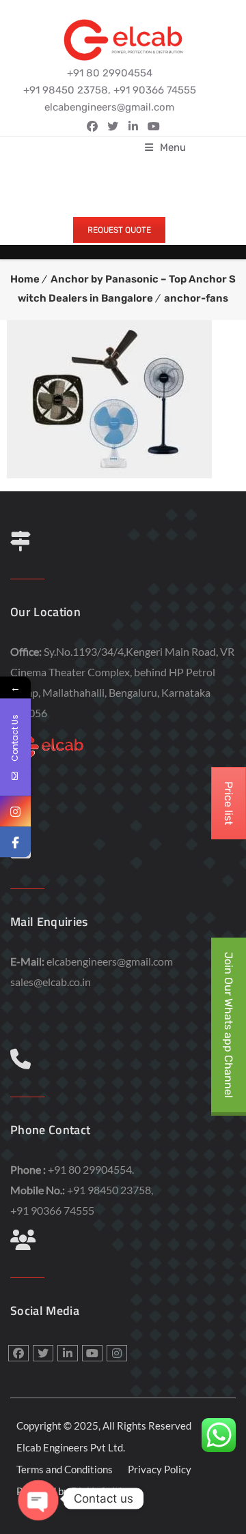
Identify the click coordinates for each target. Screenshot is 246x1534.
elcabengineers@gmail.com (109, 961)
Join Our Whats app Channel (228, 1025)
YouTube (154, 126)
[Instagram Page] (15, 811)
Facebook (92, 126)
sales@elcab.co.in (50, 981)
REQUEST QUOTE (119, 230)
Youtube (92, 1353)
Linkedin (133, 126)
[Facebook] (15, 842)
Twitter (113, 126)
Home (25, 279)
